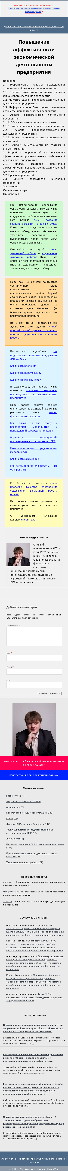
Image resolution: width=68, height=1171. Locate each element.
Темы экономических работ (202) (24, 862)
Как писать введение (23, 366)
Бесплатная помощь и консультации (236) (29, 812)
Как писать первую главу (25, 372)
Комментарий (34, 625)
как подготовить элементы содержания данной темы (33, 355)
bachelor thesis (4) (16, 796)
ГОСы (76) (12, 818)
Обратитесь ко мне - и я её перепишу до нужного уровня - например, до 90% (34, 10)
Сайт (8, 681)
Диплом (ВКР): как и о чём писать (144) (28, 824)
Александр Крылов (34, 537)
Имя (9, 653)
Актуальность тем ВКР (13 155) (23, 801)
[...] (33, 1043)
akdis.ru (7, 901)
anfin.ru (7, 882)
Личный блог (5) (15, 838)
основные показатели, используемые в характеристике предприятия (33, 394)
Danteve (10, 940)
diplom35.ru (28, 519)
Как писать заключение (24, 459)
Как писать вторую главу (25, 379)
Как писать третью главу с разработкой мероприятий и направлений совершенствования (33, 427)
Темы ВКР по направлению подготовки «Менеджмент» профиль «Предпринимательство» (34, 997)
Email (10, 667)
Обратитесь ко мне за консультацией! (34, 775)
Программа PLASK (13, 891)
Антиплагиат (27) (15, 807)
